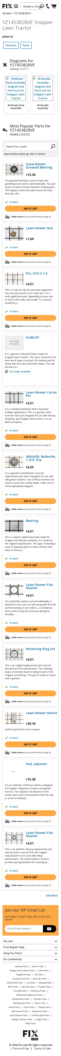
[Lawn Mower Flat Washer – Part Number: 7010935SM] (14, 590)
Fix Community (12, 959)
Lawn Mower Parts (18, 1015)
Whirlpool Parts (38, 990)
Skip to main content (30, 10)
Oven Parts (29, 1007)
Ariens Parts (38, 966)
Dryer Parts (40, 1003)
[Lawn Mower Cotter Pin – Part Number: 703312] (14, 398)
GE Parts (38, 974)
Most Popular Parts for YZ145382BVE (30, 128)
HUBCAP (32, 337)
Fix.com (8, 941)
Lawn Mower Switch (41, 713)
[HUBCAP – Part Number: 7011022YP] (14, 343)
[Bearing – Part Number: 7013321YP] (14, 526)
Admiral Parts (21, 966)
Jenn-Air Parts (39, 978)
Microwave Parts (20, 1011)
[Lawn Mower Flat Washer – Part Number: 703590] (14, 838)
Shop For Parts (12, 953)
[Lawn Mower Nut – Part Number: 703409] (14, 233)
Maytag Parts (45, 982)
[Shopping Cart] (53, 6)
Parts (26, 45)
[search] (41, 6)
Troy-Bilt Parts (20, 990)
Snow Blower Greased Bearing (39, 165)
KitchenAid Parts (15, 982)
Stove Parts (14, 1007)
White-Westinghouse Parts (29, 994)
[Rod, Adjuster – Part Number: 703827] (14, 771)
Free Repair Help (13, 947)
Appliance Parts (39, 1011)
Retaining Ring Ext (40, 649)
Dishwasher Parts (21, 998)
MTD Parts (13, 986)
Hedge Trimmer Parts (22, 1019)
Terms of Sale (42, 1048)
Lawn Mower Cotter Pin (41, 394)
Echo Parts (43, 970)
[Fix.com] (7, 6)
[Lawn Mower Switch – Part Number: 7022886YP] (14, 718)
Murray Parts (28, 986)
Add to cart (30, 208)
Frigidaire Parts (23, 974)
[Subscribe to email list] (49, 928)
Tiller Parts (30, 1023)
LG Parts (31, 982)
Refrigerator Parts (22, 1003)
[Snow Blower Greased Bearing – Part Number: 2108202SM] (14, 169)
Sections (11, 45)
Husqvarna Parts (21, 978)
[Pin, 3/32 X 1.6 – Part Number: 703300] (14, 279)
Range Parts (44, 1007)
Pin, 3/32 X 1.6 (36, 273)
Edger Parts (41, 1019)
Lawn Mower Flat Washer (39, 586)
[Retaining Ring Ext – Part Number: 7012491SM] (14, 654)
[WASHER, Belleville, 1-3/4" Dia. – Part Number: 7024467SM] (14, 462)
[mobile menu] (16, 6)
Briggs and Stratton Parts (22, 970)
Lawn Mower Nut (39, 228)
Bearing (32, 520)
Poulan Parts (44, 986)
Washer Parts (40, 998)
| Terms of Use (19, 1048)
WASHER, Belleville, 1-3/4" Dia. (41, 458)
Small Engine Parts (40, 1015)
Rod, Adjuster (36, 764)
